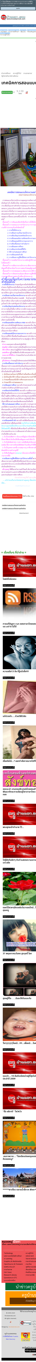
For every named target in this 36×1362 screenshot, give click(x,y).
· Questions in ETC (10, 1278)
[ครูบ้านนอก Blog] (23, 31)
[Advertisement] (18, 1217)
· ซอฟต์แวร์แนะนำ (9, 1267)
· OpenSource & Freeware (13, 1264)
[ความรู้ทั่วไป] (5, 34)
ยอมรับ (18, 8)
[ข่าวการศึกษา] (13, 31)
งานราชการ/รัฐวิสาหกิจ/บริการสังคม (16, 74)
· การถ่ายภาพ (7, 1269)
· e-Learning (7, 1258)
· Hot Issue (7, 1272)
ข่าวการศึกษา (6, 73)
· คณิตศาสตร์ (29, 1256)
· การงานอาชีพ (30, 1275)
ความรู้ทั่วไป (17, 73)
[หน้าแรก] (4, 31)
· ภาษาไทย (28, 1264)
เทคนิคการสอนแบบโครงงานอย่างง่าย (14, 505)
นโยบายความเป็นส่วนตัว (8, 5)
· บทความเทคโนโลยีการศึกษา (12, 1256)
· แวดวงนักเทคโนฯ (9, 1280)
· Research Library (10, 1275)
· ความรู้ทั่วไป (29, 1253)
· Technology (8, 1253)
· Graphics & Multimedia (12, 1261)
